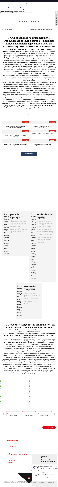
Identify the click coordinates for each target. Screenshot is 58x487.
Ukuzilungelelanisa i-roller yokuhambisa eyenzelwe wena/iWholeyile (15, 127)
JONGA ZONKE (29, 153)
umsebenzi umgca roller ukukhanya (40, 394)
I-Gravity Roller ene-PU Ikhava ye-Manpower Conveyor (15, 136)
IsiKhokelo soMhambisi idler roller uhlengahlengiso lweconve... (42, 145)
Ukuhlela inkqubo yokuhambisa (42, 400)
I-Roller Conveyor (41, 442)
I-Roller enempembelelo (43, 451)
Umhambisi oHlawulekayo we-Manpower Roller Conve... (43, 127)
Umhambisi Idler (10, 46)
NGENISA (50, 427)
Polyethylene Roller (42, 453)
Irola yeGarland (41, 449)
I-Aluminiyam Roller (42, 444)
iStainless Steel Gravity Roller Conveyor (12, 482)
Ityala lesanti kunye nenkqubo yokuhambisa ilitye (13, 389)
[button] (19, 21)
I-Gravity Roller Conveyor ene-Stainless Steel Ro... (15, 145)
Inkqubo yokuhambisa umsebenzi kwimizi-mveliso (14, 404)
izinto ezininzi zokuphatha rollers (37, 49)
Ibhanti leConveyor (42, 439)
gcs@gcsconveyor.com (30, 9)
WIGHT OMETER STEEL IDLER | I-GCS (42, 133)
